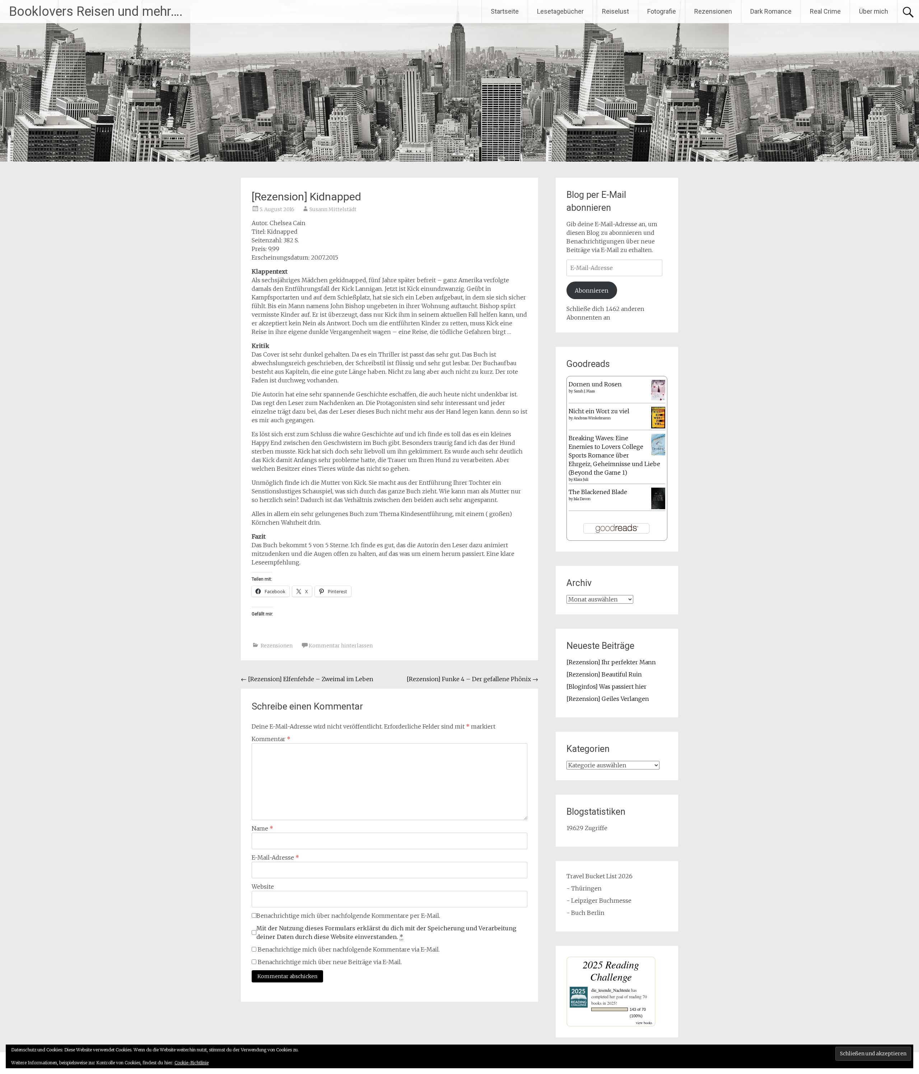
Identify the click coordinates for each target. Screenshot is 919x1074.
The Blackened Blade (598, 492)
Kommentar (271, 739)
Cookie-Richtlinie (191, 1062)
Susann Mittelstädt (332, 209)
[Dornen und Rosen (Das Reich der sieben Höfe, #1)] (658, 398)
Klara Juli (581, 479)
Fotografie (661, 11)
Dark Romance (771, 11)
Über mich (873, 11)
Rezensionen (713, 11)
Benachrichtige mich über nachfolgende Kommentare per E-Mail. (348, 915)
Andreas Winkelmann (592, 418)
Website (263, 886)
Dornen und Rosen (595, 384)
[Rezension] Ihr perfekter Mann (611, 662)
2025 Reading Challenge (611, 970)
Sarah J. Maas (584, 391)
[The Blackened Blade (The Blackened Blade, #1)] (658, 508)
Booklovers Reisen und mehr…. (96, 11)
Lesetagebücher (560, 11)
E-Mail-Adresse (275, 857)
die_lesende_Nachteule (610, 990)
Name (262, 828)
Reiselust (615, 11)
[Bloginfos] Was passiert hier (606, 686)
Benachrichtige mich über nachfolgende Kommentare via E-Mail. (349, 949)
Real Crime (825, 11)
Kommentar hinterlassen (341, 645)
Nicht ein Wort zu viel (599, 411)
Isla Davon (582, 499)
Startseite (505, 11)
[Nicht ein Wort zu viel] (658, 426)
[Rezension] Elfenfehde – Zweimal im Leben (307, 679)
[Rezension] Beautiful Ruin (604, 674)
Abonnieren (591, 290)
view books (644, 1022)
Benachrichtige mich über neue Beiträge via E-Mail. (330, 962)
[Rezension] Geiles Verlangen (607, 698)
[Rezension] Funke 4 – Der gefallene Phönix (472, 679)
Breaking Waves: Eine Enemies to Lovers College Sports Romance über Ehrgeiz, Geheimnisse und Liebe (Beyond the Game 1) (614, 455)
